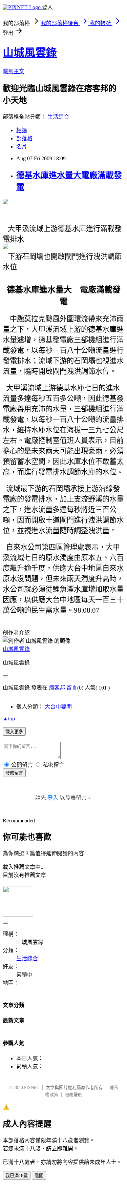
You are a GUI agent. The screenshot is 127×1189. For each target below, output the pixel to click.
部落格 (24, 138)
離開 (39, 1175)
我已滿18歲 (16, 1175)
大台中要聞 (58, 707)
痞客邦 (57, 688)
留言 (71, 688)
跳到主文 (13, 71)
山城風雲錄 (30, 52)
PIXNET (31, 1087)
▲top (9, 718)
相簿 (21, 130)
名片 (21, 146)
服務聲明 (73, 1094)
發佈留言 (14, 773)
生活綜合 (58, 117)
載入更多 (14, 731)
